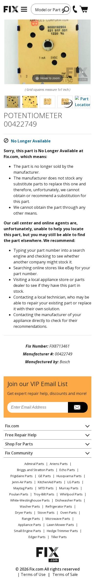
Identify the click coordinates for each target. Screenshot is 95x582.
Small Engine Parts (27, 531)
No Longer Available (31, 141)
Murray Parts (68, 488)
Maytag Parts (23, 488)
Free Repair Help (21, 435)
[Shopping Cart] (83, 9)
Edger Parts (37, 537)
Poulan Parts (18, 494)
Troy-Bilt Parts (44, 494)
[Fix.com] (11, 9)
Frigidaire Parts (21, 476)
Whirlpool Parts (71, 494)
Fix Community (19, 453)
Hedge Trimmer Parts (62, 531)
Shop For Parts (19, 444)
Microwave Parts (58, 518)
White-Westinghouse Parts (30, 500)
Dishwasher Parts (68, 500)
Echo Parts (67, 470)
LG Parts (73, 482)
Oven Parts (68, 512)
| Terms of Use (32, 574)
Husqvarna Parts (69, 476)
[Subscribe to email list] (78, 407)
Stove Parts (46, 512)
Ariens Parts (59, 464)
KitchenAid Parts (50, 482)
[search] (66, 9)
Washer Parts (30, 506)
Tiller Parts (59, 537)
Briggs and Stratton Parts (35, 470)
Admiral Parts (34, 464)
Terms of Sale (65, 574)
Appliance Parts (29, 524)
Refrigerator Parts (59, 506)
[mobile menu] (24, 9)
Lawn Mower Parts (60, 524)
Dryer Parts (23, 512)
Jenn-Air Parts (22, 482)
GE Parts (44, 476)
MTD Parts (46, 488)
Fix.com (12, 426)
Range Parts (31, 518)
